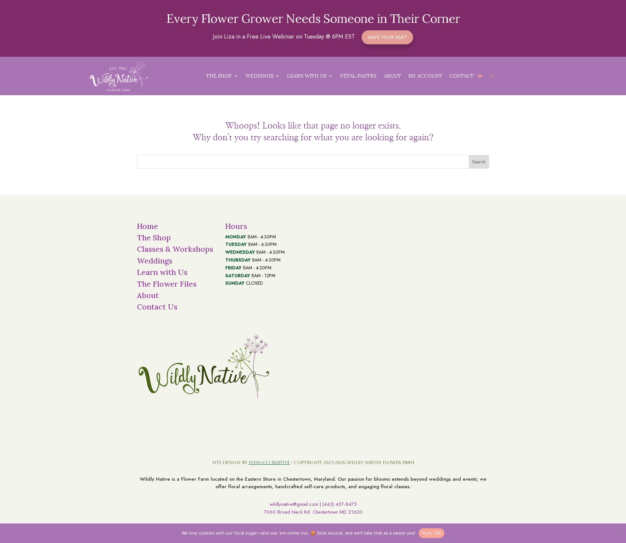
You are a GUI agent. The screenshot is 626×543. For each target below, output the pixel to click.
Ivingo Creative (269, 462)
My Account (425, 76)
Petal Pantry (358, 76)
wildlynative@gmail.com (294, 504)
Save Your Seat (387, 37)
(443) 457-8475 (339, 504)
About (392, 76)
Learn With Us (306, 76)
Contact (461, 76)
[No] (618, 533)
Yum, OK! (431, 532)
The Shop (219, 76)
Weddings (259, 76)
